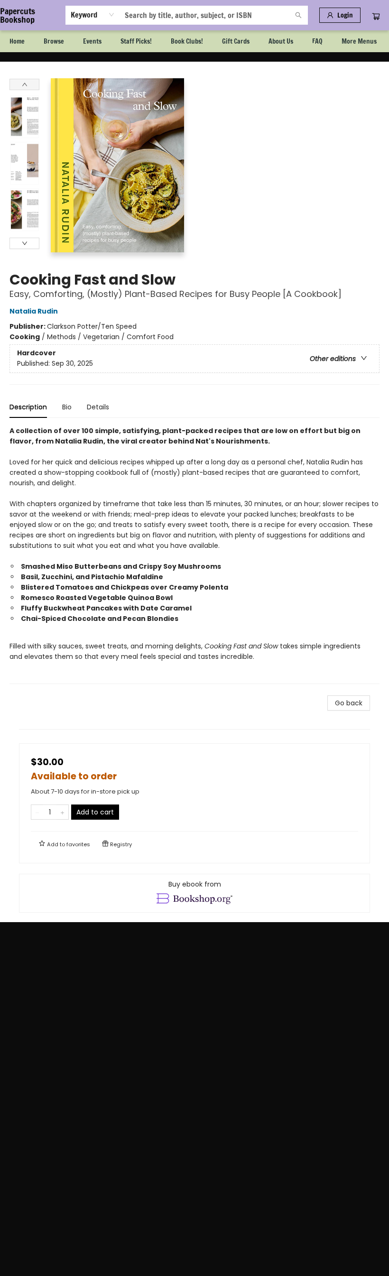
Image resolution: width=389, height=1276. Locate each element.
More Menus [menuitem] (359, 41)
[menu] (194, 41)
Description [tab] (28, 407)
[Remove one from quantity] (37, 812)
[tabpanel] (194, 554)
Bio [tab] (67, 407)
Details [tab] (98, 407)
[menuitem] (17, 41)
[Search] (298, 15)
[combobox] (92, 15)
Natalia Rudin (33, 311)
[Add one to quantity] (62, 812)
